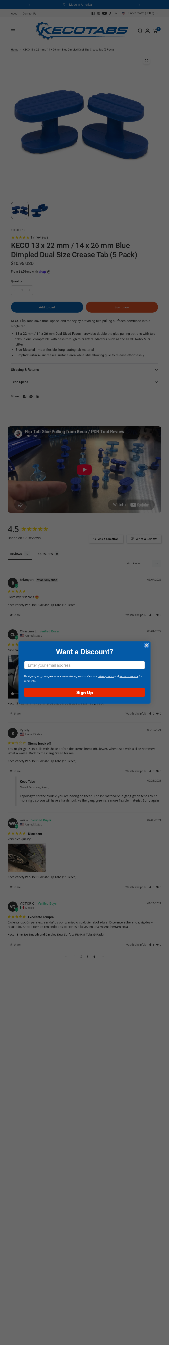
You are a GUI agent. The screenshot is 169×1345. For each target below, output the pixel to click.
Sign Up (84, 692)
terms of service (128, 676)
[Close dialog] (146, 645)
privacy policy (106, 676)
